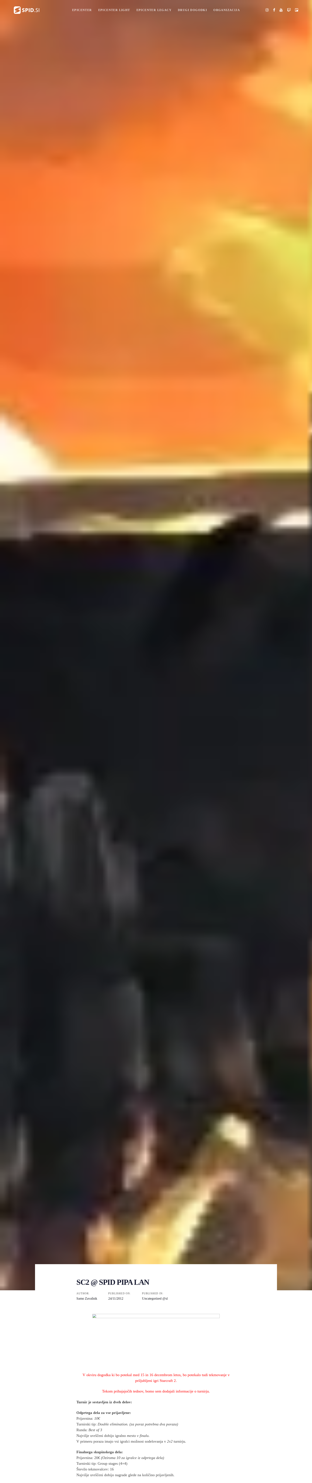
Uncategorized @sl (155, 1298)
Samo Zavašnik (86, 1298)
